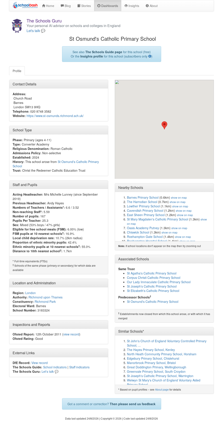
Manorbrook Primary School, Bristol (151, 363)
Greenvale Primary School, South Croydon (156, 371)
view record (71, 334)
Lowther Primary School (143, 206)
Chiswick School (138, 232)
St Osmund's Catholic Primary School (152, 301)
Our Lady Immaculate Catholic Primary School (159, 282)
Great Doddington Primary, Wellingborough (156, 367)
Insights (133, 5)
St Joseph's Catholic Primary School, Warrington (160, 376)
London (30, 293)
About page (162, 389)
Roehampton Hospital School (147, 241)
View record (39, 363)
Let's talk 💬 (36, 30)
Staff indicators (79, 367)
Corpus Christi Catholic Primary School (153, 277)
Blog (67, 5)
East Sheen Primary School (146, 215)
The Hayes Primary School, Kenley (151, 349)
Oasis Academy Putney (143, 228)
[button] (164, 125)
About (153, 5)
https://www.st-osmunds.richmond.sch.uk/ (55, 115)
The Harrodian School (142, 202)
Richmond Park (45, 301)
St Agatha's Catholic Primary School (151, 273)
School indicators (55, 367)
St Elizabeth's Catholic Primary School (153, 290)
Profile (17, 71)
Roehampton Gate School (145, 236)
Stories (85, 5)
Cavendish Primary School (145, 210)
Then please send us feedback (132, 404)
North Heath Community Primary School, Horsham (161, 354)
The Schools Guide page (103, 52)
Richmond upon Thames (46, 297)
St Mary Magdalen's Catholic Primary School (157, 219)
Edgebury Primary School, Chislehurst (153, 358)
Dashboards (109, 5)
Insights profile (91, 56)
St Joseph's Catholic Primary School (152, 286)
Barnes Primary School (143, 197)
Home (49, 5)
